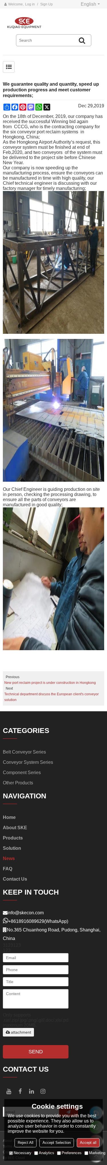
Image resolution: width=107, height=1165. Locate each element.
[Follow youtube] (8, 1091)
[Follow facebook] (20, 1091)
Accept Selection (57, 1142)
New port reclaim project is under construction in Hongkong (50, 683)
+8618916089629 (26, 921)
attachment (21, 1032)
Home (9, 817)
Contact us (15, 879)
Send (36, 1051)
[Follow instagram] (43, 1091)
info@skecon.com (25, 912)
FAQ (7, 868)
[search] (82, 40)
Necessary (22, 1153)
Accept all (88, 1142)
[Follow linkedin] (31, 1091)
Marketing (97, 1153)
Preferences (72, 1153)
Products (13, 837)
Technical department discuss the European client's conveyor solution (51, 697)
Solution (12, 848)
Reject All (25, 1142)
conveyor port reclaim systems (48, 131)
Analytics (46, 1153)
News (9, 858)
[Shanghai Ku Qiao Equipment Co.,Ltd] (53, 23)
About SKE (15, 827)
